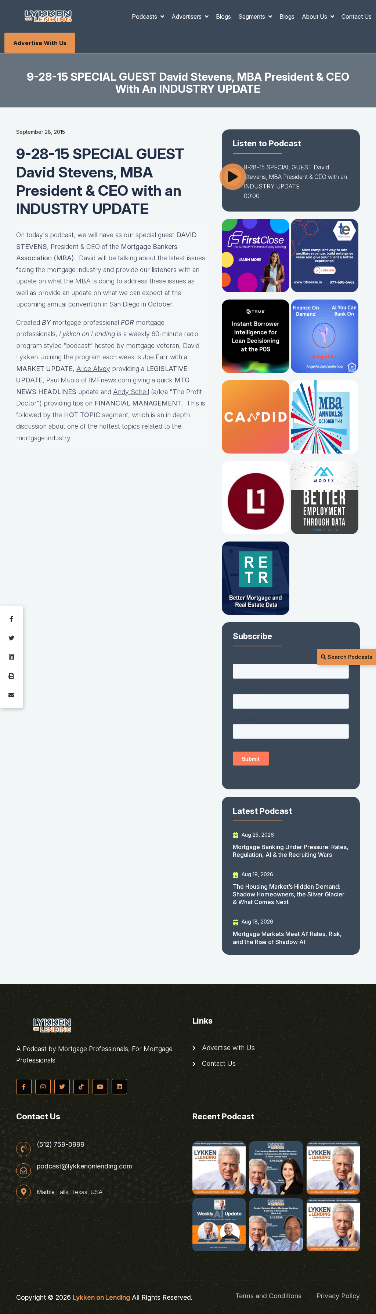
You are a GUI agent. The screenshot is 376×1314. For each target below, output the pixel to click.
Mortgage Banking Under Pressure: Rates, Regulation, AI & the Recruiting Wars (290, 850)
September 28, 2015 (40, 132)
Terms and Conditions (268, 1296)
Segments (252, 16)
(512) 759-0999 (60, 1144)
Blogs (223, 16)
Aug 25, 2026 (257, 835)
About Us (315, 16)
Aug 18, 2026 (256, 921)
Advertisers (187, 16)
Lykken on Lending (101, 1297)
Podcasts (145, 16)
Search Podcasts (349, 657)
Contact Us (356, 16)
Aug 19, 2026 (256, 874)
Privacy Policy (338, 1296)
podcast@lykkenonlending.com (84, 1166)
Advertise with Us (39, 43)
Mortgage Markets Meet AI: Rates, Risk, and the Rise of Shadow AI (287, 937)
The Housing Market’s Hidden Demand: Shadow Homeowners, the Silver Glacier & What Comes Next (288, 894)
